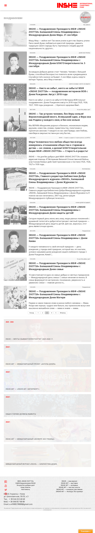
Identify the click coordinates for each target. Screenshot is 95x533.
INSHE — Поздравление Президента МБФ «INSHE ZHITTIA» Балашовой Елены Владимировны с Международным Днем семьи (57, 266)
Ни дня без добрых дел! (83, 109)
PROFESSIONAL (86, 169)
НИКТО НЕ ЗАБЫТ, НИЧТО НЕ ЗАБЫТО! (79, 84)
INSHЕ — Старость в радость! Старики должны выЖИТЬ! (74, 137)
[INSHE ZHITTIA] (74, 5)
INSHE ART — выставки (69, 483)
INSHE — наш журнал (69, 481)
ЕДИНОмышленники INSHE (26, 483)
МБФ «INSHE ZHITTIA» (25, 481)
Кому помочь (25, 487)
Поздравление (86, 231)
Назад (31, 313)
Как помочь (25, 489)
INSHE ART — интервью (69, 485)
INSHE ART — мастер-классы (69, 487)
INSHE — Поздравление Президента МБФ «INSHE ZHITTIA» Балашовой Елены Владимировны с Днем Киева (58, 238)
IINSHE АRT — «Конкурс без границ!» (69, 491)
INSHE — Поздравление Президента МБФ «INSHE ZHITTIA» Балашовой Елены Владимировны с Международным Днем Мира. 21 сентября (57, 31)
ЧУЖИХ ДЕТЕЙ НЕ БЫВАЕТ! (83, 202)
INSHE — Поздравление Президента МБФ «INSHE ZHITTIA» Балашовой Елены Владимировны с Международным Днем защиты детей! (57, 209)
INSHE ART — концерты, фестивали (69, 489)
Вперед (63, 313)
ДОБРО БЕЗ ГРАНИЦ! (84, 53)
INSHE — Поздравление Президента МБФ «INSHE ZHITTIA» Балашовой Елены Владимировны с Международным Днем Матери (57, 294)
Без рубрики (86, 24)
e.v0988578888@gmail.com (20, 504)
